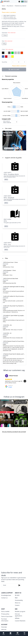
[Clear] (6, 53)
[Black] (3, 53)
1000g (4, 43)
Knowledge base (6, 595)
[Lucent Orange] (22, 53)
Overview (4, 627)
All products (10, 6)
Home (3, 6)
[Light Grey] (18, 53)
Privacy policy (5, 614)
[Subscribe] (19, 585)
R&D (16, 598)
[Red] (6, 56)
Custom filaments (20, 621)
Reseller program (20, 611)
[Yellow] (12, 56)
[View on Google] (6, 375)
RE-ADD (17, 595)
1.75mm (5, 35)
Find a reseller (5, 611)
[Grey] (15, 53)
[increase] (24, 62)
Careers (17, 605)
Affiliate (17, 618)
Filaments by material (20, 6)
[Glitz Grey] (9, 53)
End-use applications (18, 615)
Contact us (4, 598)
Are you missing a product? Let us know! (14, 432)
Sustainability (19, 600)
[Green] (12, 53)
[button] (3, 381)
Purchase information (4, 620)
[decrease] (12, 62)
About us (17, 603)
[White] (9, 56)
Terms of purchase (6, 616)
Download (5, 264)
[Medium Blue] (3, 56)
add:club (3, 629)
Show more (5, 28)
